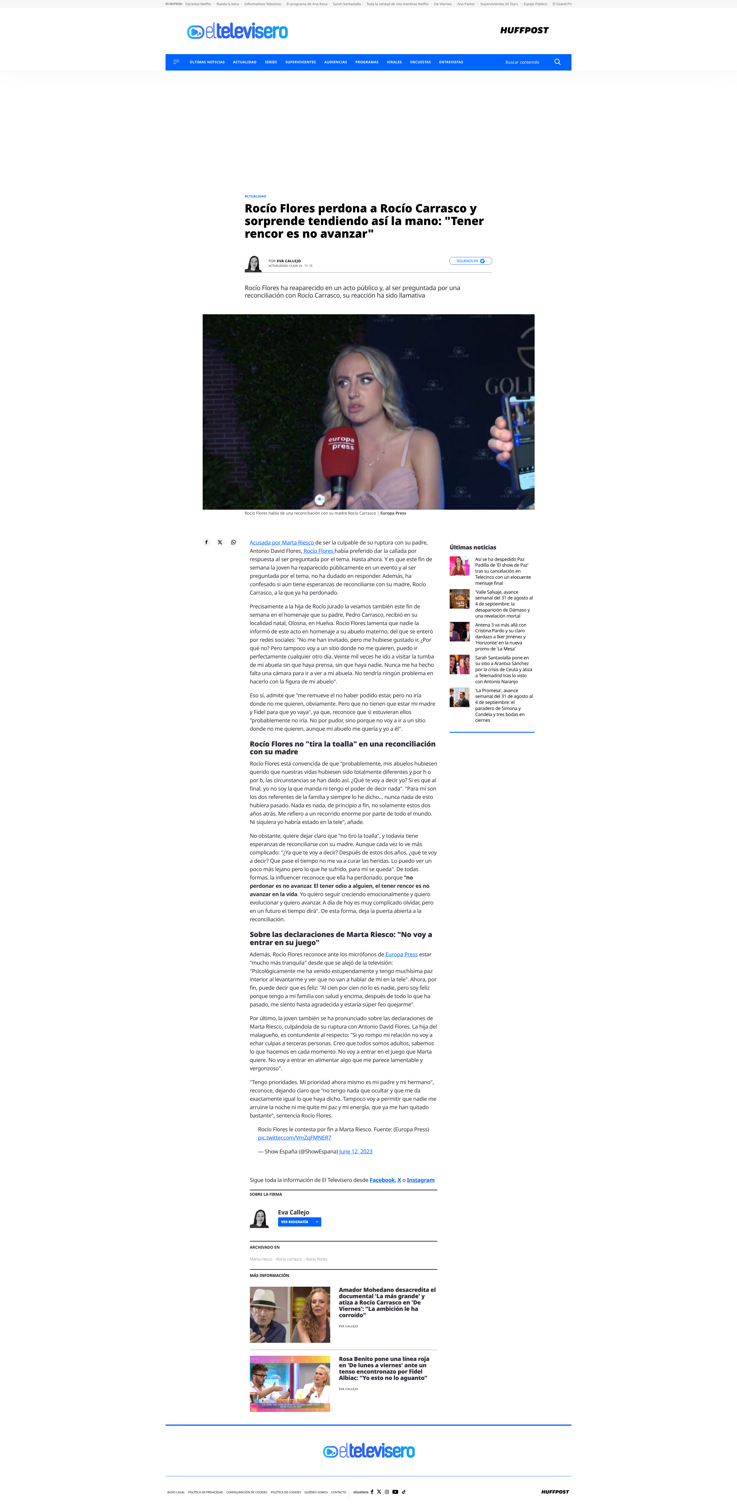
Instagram (421, 1180)
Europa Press (401, 954)
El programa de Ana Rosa (307, 3)
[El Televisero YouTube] (395, 1492)
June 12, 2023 (356, 1151)
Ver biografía (294, 1221)
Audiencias (335, 62)
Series (271, 62)
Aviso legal (176, 1492)
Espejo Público (536, 3)
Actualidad (245, 62)
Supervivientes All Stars (499, 3)
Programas (367, 62)
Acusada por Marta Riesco (283, 542)
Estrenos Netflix (198, 3)
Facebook (382, 1180)
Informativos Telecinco (263, 3)
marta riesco (261, 1259)
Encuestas (420, 62)
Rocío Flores (318, 551)
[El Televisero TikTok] (404, 1492)
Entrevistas (451, 62)
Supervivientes (300, 62)
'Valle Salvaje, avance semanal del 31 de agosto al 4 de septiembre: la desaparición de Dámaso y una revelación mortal (504, 604)
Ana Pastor (466, 3)
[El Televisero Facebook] (372, 1492)
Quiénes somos (316, 1492)
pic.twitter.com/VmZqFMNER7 (294, 1137)
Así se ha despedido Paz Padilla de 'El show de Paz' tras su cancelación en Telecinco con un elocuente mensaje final (503, 571)
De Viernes (443, 3)
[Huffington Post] (524, 31)
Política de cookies (286, 1492)
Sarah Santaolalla (347, 3)
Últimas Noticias (207, 62)
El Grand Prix (564, 3)
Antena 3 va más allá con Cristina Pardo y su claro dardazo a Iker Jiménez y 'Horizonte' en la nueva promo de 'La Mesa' (501, 637)
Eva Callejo (289, 261)
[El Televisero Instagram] (387, 1492)
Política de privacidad (205, 1492)
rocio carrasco (289, 1259)
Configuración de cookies (246, 1492)
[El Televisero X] (379, 1492)
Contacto (338, 1492)
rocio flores (316, 1259)
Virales (394, 62)
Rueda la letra (228, 3)
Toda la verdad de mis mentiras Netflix (398, 3)
